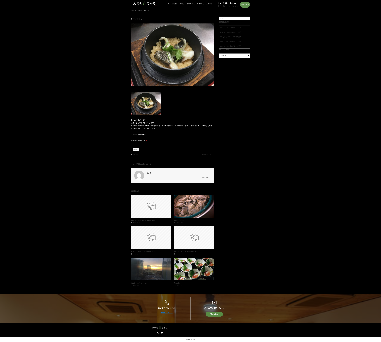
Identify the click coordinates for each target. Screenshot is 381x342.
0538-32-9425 (167, 312)
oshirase (144, 19)
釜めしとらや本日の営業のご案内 (230, 27)
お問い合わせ (245, 4)
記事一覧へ (205, 177)
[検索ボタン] (248, 18)
